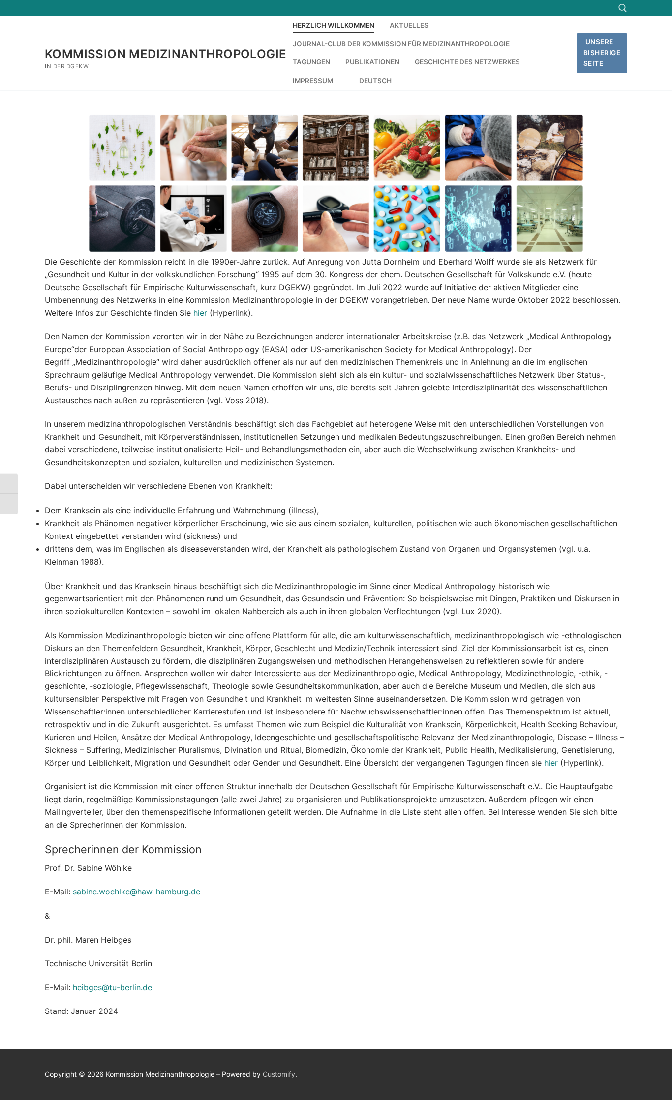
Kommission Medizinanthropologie (165, 54)
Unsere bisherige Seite (602, 52)
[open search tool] (622, 8)
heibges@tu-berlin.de (112, 987)
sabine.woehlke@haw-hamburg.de (136, 891)
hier (200, 313)
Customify (279, 1074)
